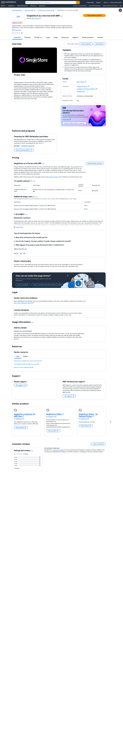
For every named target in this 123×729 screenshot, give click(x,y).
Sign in (105, 2)
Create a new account (116, 2)
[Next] (110, 421)
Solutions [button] (33, 5)
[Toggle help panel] (120, 10)
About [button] (3, 5)
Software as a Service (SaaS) (85, 96)
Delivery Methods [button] (22, 5)
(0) (21, 33)
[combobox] (50, 2)
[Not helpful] (24, 253)
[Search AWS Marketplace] (78, 2)
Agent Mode (90, 2)
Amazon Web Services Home (110, 5)
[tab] (17, 37)
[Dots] (58, 439)
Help (121, 5)
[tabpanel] (59, 364)
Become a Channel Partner (80, 5)
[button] (61, 16)
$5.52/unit (95, 190)
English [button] (98, 2)
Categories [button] (11, 5)
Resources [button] (42, 5)
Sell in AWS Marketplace (95, 5)
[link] (67, 10)
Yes (78, 100)
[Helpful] (21, 253)
